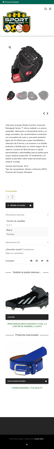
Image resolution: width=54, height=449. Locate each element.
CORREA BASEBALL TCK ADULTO (27, 388)
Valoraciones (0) (13, 242)
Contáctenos (28, 249)
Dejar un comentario (14, 253)
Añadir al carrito (17, 205)
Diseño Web (39, 439)
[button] (9, 47)
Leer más (11, 317)
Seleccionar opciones (16, 381)
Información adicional (15, 215)
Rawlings (10, 234)
